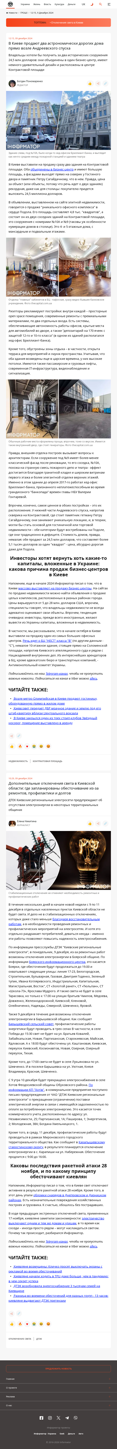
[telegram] (67, 1418)
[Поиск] (100, 4)
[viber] (75, 1418)
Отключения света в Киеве (67, 22)
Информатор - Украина (45, 1433)
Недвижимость (18, 761)
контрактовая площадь (47, 761)
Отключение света (20, 1338)
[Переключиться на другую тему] (92, 4)
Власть (47, 4)
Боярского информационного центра (57, 962)
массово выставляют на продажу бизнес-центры (55, 588)
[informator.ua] (10, 4)
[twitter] (58, 1418)
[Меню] (109, 4)
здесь (93, 678)
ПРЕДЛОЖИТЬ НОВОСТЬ (58, 1368)
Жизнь (36, 4)
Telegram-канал (57, 673)
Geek (62, 1433)
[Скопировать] (105, 83)
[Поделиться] (98, 83)
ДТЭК (39, 1338)
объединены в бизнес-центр (52, 169)
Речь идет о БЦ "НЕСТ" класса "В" (47, 641)
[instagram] (50, 1418)
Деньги (71, 4)
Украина (25, 4)
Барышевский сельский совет (31, 1024)
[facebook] (41, 1418)
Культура (59, 4)
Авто (81, 1433)
